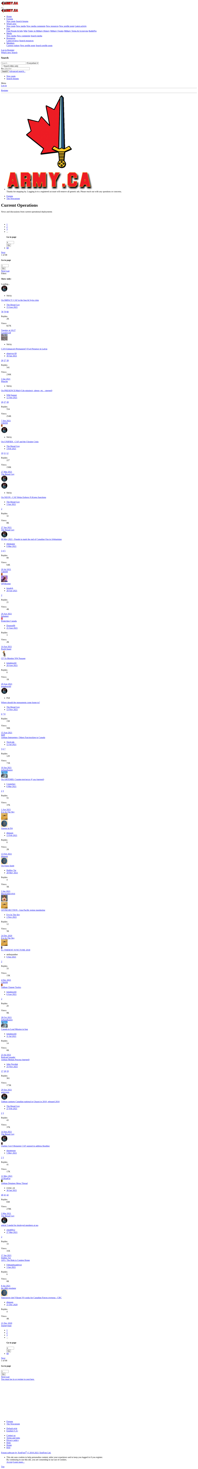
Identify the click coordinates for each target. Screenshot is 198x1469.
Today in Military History (39, 31)
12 (7, 453)
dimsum (9, 833)
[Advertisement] (82, 1399)
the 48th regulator (8, 1288)
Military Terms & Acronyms (76, 31)
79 (5, 312)
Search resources (26, 41)
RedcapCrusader (8, 1057)
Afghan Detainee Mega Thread (14, 1183)
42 (7, 1195)
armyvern (5, 1092)
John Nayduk (12, 1064)
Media (9, 33)
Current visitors (13, 45)
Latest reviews (12, 41)
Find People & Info (14, 31)
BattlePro (93, 31)
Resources (10, 38)
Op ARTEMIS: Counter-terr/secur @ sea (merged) (22, 779)
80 (7, 312)
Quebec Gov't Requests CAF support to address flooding (25, 1146)
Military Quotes (57, 31)
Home (9, 16)
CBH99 (4, 423)
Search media (36, 36)
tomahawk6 (11, 663)
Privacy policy (12, 1440)
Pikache (4, 381)
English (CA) (12, 1431)
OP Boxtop (6, 583)
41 (5, 1195)
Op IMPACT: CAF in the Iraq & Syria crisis (20, 300)
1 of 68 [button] (4, 255)
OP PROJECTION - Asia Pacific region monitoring (23, 910)
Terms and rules (13, 1438)
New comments (23, 36)
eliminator (10, 544)
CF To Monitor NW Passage (13, 658)
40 (2, 1195)
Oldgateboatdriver (14, 1265)
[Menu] (2, 7)
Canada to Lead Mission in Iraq (14, 1029)
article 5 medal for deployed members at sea (19, 1225)
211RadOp (5, 1178)
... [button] (7, 231)
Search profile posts (44, 45)
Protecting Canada (9, 621)
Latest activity (81, 26)
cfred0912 (10, 1230)
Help (8, 1443)
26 (2, 360)
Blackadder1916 (8, 894)
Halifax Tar (11, 870)
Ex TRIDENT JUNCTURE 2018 (15, 950)
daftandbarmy (7, 770)
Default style (11, 1428)
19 (7, 1071)
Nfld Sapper (11, 395)
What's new (11, 24)
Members (10, 43)
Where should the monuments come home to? (20, 702)
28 (7, 360)
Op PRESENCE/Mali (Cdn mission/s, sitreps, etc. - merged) (26, 390)
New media (21, 26)
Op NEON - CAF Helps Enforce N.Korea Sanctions (23, 497)
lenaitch (9, 588)
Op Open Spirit (7, 866)
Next (3, 252)
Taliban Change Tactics (11, 987)
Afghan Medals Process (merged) (15, 1059)
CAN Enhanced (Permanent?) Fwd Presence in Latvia (24, 349)
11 (5, 453)
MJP (3, 735)
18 (5, 1071)
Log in (4, 85)
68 (7, 248)
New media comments (35, 26)
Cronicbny (10, 784)
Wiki (25, 31)
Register (4, 90)
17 (2, 1071)
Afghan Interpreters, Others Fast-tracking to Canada (23, 737)
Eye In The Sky (8, 812)
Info (8, 28)
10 (2, 453)
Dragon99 (10, 625)
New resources (52, 26)
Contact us (10, 1435)
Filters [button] (3, 273)
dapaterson (11, 1150)
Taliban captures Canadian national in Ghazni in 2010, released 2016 (30, 1101)
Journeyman (6, 1325)
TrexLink (10, 742)
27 (5, 360)
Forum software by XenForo (26, 1453)
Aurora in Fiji (7, 828)
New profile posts (66, 26)
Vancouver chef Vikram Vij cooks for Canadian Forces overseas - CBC (31, 1297)
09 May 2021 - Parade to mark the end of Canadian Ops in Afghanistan (31, 539)
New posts (10, 21)
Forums (9, 19)
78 (2, 312)
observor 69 (11, 353)
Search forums (22, 21)
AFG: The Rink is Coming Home (15, 1260)
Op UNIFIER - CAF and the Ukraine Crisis (20, 441)
